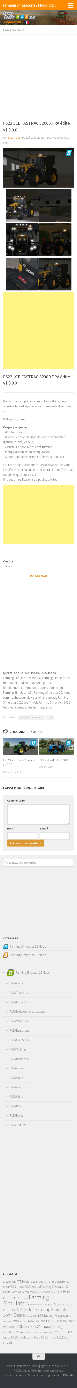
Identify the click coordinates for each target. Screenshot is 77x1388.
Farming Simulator (26, 1300)
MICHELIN (7, 1321)
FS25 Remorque (19, 1030)
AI (55, 1292)
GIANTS (60, 1304)
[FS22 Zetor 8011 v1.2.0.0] (56, 746)
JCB (25, 1310)
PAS (49, 1321)
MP (21, 1321)
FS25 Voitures (18, 1049)
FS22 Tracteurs (14, 29)
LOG (35, 1315)
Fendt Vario (38, 1304)
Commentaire (16, 800)
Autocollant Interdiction (31, 717)
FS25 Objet (16, 1097)
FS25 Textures (18, 1125)
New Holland (37, 1321)
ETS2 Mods (9, 1281)
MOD (16, 1321)
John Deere (14, 1315)
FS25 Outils (16, 1078)
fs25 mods (42, 1326)
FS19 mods (36, 1281)
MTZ (26, 1321)
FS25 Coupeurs (19, 1040)
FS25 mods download (25, 1337)
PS (69, 1321)
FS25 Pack (16, 1106)
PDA (59, 1321)
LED (28, 1315)
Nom (11, 828)
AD (52, 1292)
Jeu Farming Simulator (48, 1309)
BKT (6, 1297)
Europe (24, 1298)
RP (72, 1321)
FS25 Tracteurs (19, 993)
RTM (5, 1327)
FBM (30, 1304)
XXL (28, 1326)
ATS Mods (23, 1281)
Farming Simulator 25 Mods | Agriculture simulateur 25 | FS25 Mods (30, 5)
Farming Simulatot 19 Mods (56, 1375)
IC (21, 1309)
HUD (11, 1309)
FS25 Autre (16, 1068)
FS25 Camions (18, 1087)
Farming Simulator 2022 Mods (30, 1292)
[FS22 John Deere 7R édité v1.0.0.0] (20, 746)
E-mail (45, 828)
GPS (68, 1304)
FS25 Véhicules (19, 1021)
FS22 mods (32, 1286)
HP (5, 1309)
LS (39, 1315)
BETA (59, 1292)
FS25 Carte (16, 983)
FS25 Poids (16, 1115)
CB (12, 1298)
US (17, 1327)
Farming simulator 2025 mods (48, 1332)
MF (71, 1316)
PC (54, 1320)
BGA (66, 1291)
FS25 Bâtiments (19, 1059)
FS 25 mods (48, 1337)
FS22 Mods (14, 137)
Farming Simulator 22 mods (21, 1375)
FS (54, 1304)
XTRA (49, 717)
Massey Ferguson (55, 1315)
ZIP (32, 1327)
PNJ (65, 1321)
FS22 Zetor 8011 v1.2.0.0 (53, 760)
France (48, 1304)
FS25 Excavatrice (20, 1002)
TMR (9, 1327)
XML (22, 1326)
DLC (17, 1298)
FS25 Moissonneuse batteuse (27, 1012)
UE (13, 1326)
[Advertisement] (38, 76)
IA (17, 1309)
